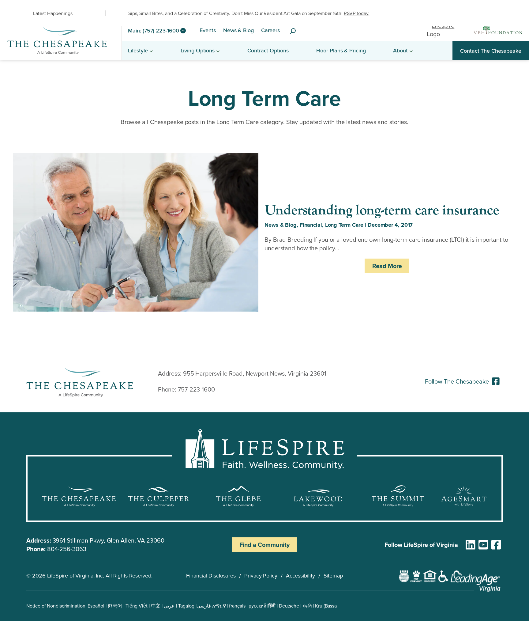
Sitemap (333, 575)
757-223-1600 (196, 389)
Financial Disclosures (211, 575)
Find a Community (264, 544)
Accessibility (300, 575)
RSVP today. (357, 13)
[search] (293, 31)
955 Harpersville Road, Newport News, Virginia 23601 (254, 373)
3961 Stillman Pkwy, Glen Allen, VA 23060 (108, 540)
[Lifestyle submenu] (151, 50)
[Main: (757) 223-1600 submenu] (183, 30)
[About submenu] (411, 50)
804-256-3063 (66, 548)
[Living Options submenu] (218, 50)
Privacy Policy (260, 575)
